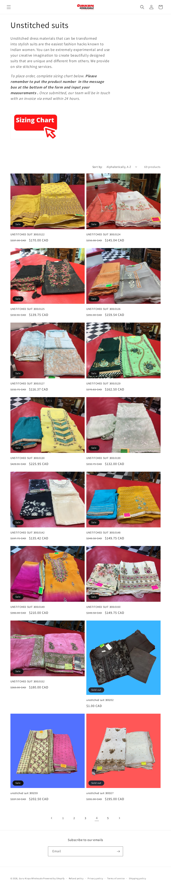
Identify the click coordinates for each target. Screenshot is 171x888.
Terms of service (116, 878)
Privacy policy (95, 878)
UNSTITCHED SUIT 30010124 (103, 234)
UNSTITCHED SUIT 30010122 (27, 234)
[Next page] (119, 818)
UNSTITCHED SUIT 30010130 (27, 458)
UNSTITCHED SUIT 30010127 (27, 383)
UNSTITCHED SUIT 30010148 (103, 532)
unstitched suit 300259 (24, 793)
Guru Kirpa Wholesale (31, 878)
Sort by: (97, 167)
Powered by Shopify (54, 878)
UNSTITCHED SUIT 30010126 (103, 309)
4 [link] (97, 818)
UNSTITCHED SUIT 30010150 (103, 607)
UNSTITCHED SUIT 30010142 (27, 532)
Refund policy (76, 878)
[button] (8, 7)
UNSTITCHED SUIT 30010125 (27, 309)
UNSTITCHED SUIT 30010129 (103, 383)
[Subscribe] (118, 851)
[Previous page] (51, 818)
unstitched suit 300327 (99, 793)
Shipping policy (137, 878)
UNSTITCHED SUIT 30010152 (27, 681)
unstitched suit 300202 (99, 700)
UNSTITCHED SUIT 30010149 (27, 607)
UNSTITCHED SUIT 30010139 (103, 458)
